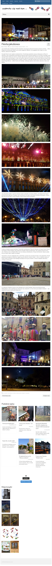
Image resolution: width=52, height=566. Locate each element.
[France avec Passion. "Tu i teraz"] (26, 413)
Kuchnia (20, 1)
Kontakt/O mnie (5, 3)
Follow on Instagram (27, 481)
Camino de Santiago (15, 46)
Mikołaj (5, 46)
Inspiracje (16, 1)
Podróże (11, 1)
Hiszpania (20, 46)
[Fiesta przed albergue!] (9, 413)
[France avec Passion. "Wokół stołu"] (42, 446)
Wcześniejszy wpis (6, 395)
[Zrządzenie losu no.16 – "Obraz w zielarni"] (26, 446)
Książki (7, 1)
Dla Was (10, 3)
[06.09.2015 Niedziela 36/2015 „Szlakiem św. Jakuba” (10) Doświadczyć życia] (42, 413)
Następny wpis (46, 395)
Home (3, 1)
